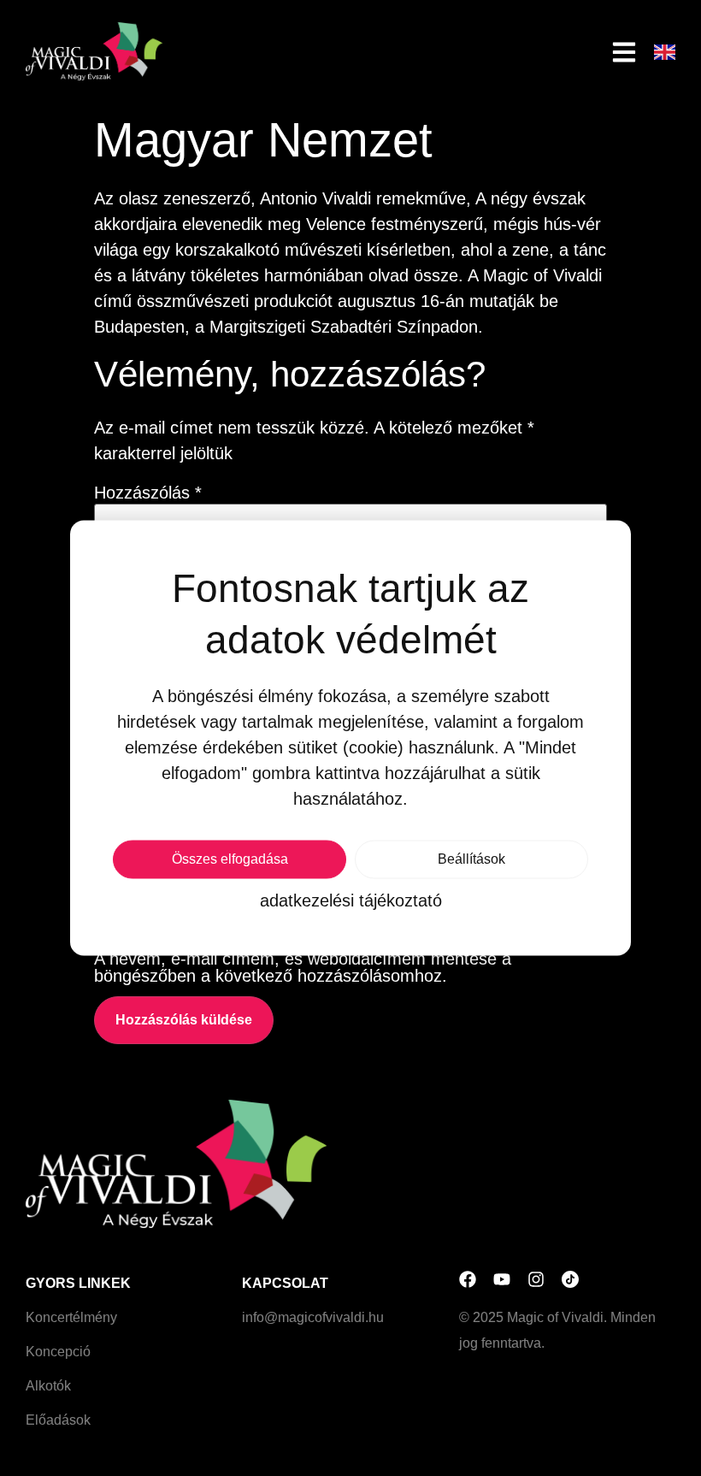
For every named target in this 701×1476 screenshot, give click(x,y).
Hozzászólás (148, 492)
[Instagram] (536, 1279)
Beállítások (471, 859)
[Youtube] (501, 1279)
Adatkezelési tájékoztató (351, 899)
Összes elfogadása (230, 859)
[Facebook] (467, 1279)
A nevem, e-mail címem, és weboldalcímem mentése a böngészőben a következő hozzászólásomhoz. (302, 967)
